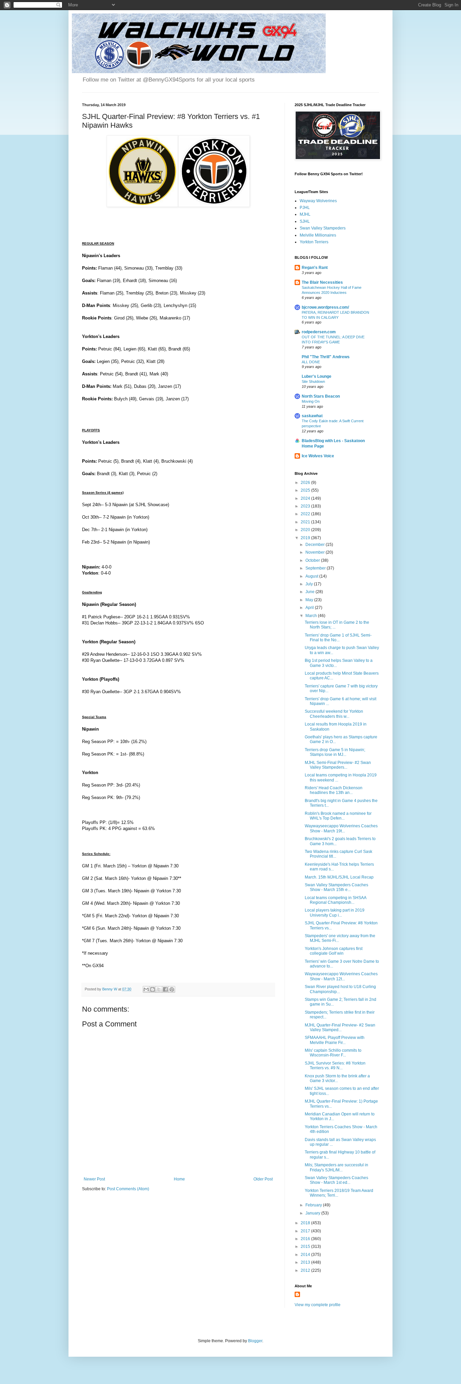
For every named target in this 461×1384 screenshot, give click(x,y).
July (309, 584)
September (316, 568)
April (310, 607)
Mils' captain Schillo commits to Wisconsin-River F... (333, 1052)
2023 (306, 506)
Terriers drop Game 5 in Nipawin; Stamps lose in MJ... (335, 752)
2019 (306, 537)
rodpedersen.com (319, 332)
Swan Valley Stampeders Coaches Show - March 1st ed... (336, 1180)
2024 (306, 498)
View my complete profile (318, 1304)
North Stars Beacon (321, 396)
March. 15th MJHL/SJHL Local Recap (339, 877)
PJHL (305, 207)
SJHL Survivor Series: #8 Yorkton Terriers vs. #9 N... (335, 1065)
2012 (306, 1270)
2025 (306, 490)
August (312, 576)
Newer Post (94, 1179)
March (311, 615)
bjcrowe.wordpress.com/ (325, 307)
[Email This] (146, 989)
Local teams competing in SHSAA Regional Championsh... (335, 900)
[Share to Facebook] (165, 989)
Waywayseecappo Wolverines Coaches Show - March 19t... (341, 828)
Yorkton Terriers (314, 242)
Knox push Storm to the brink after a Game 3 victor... (337, 1078)
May (309, 599)
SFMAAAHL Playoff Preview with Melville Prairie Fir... (334, 1040)
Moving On (311, 401)
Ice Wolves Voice (318, 456)
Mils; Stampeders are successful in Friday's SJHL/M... (336, 1167)
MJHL (305, 214)
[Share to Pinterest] (171, 989)
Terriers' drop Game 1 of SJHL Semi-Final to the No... (338, 637)
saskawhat (312, 415)
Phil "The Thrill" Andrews (326, 357)
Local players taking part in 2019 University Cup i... (334, 912)
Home (179, 1179)
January (313, 1213)
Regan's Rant (315, 267)
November (315, 552)
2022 (306, 514)
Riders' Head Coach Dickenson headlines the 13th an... (333, 790)
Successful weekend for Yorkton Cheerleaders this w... (334, 713)
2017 (306, 1231)
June (310, 591)
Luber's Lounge (316, 376)
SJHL (305, 221)
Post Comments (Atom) (128, 1189)
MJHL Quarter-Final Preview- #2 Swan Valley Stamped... (340, 1027)
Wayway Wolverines (318, 200)
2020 (306, 529)
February (314, 1205)
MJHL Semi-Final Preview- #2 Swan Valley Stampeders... (338, 765)
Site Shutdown (313, 381)
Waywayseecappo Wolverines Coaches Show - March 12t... (341, 976)
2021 (306, 522)
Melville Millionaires (318, 235)
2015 (306, 1246)
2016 (306, 1238)
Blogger (255, 1341)
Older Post (263, 1179)
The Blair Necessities (322, 282)
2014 (306, 1254)
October (313, 560)
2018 (306, 1223)
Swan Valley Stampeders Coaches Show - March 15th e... (336, 887)
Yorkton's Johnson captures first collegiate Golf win (333, 951)
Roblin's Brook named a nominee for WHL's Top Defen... (338, 816)
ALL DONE (311, 362)
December (315, 544)
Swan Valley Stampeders (323, 228)
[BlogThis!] (152, 989)
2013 (306, 1262)
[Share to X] (159, 989)
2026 (306, 482)
